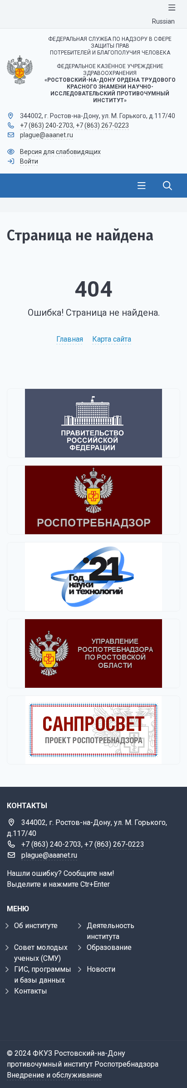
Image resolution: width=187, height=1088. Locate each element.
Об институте (36, 925)
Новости (101, 969)
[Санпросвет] (93, 730)
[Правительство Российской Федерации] (93, 423)
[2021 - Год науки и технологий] (93, 576)
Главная (69, 339)
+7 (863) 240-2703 (46, 125)
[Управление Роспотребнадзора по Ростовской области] (93, 653)
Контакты (30, 991)
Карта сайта (111, 339)
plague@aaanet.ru (46, 135)
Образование (109, 947)
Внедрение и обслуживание (54, 1075)
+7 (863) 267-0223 (102, 125)
